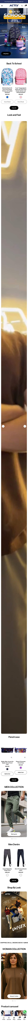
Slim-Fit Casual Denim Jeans (21, 869)
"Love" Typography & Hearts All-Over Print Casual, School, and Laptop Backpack (20, 90)
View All (14, 108)
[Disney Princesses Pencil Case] (21, 750)
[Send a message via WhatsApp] (25, 1011)
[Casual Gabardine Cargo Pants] (7, 857)
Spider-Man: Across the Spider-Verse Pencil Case (7, 763)
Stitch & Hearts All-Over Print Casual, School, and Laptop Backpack (7, 90)
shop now (5, 53)
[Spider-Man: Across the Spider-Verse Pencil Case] (7, 750)
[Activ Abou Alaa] (14, 6)
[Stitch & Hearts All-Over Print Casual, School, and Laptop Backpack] (7, 76)
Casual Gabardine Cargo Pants (7, 869)
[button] (16, 839)
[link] (14, 914)
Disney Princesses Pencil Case (20, 762)
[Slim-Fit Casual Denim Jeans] (21, 857)
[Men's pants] (14, 814)
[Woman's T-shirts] (14, 976)
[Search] (22, 5)
